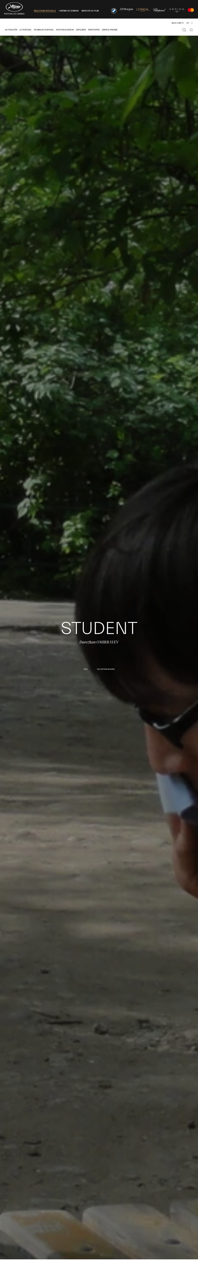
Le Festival (25, 30)
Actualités (11, 30)
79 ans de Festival (44, 30)
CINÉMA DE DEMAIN (69, 11)
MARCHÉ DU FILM (90, 11)
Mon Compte (178, 23)
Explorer (81, 30)
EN (192, 23)
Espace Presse (110, 30)
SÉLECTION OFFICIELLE (45, 11)
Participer (94, 30)
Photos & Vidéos (65, 30)
